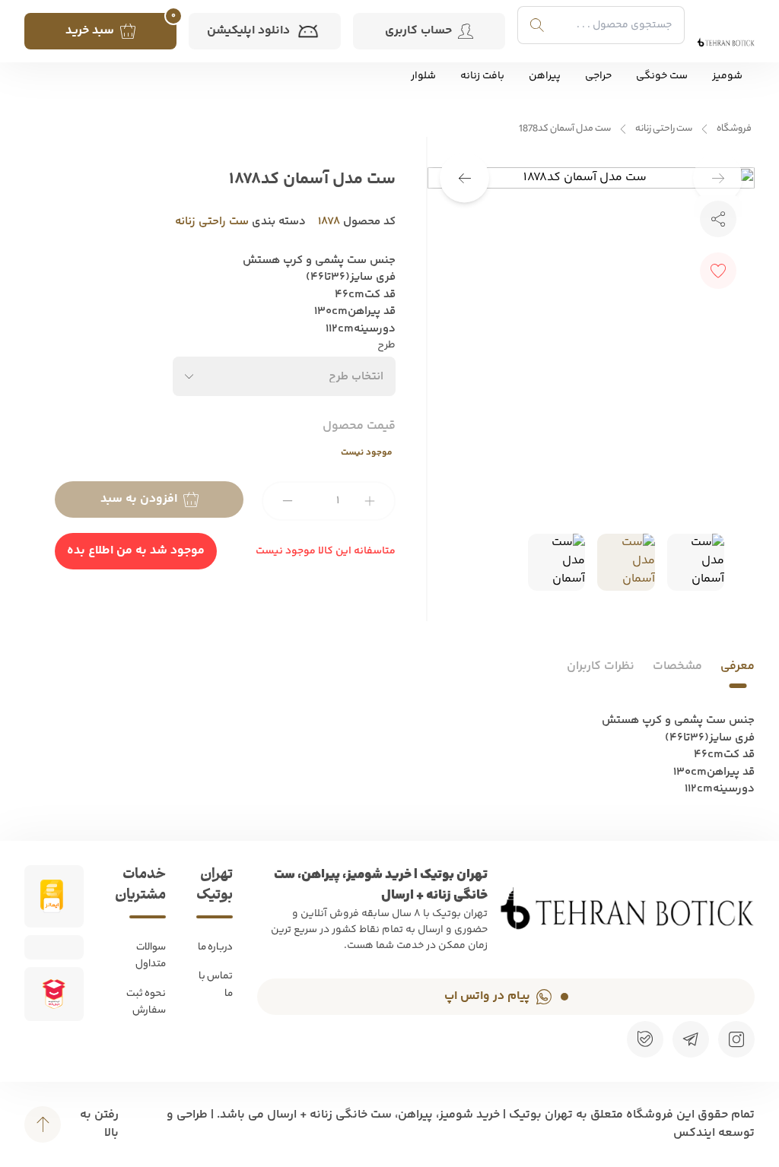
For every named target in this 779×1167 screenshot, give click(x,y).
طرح (386, 346)
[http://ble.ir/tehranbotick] (645, 1039)
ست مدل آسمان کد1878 (565, 129)
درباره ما (215, 947)
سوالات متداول (150, 956)
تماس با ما (216, 985)
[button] (464, 178)
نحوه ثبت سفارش (146, 1002)
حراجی (598, 76)
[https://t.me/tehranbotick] (690, 1039)
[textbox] (356, 376)
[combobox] (284, 376)
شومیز (727, 76)
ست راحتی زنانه (663, 129)
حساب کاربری (418, 30)
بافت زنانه (482, 76)
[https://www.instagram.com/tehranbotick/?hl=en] (736, 1039)
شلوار (423, 76)
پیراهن (545, 76)
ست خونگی (662, 76)
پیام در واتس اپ (487, 996)
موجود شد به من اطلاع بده (136, 550)
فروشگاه (734, 129)
